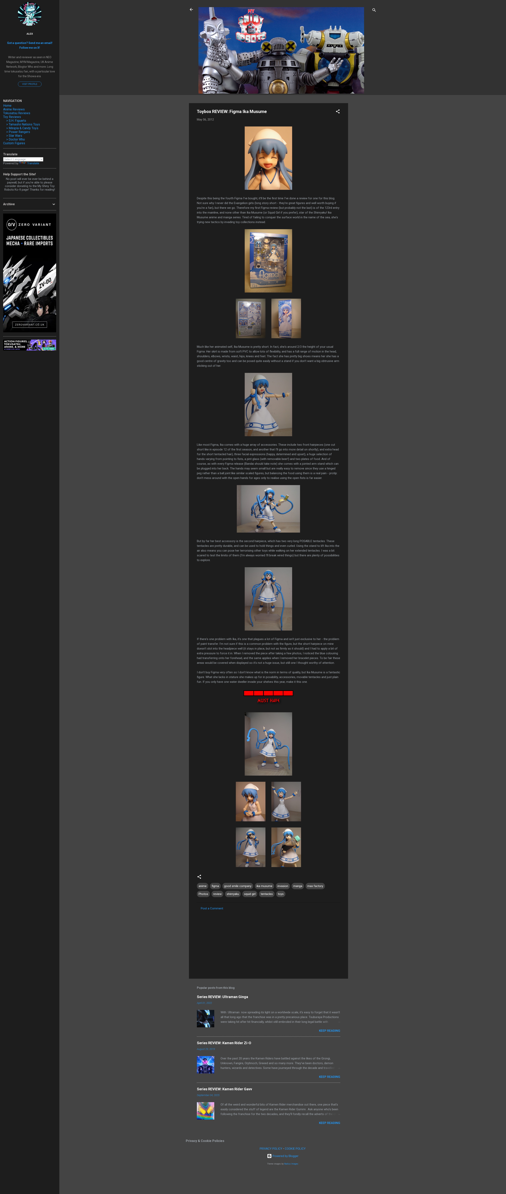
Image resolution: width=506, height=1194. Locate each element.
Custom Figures (14, 143)
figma (215, 886)
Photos (203, 894)
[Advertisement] (364, 162)
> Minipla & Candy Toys (22, 128)
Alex (29, 33)
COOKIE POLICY (295, 1148)
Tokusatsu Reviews (16, 113)
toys (281, 894)
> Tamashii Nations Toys (23, 124)
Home (7, 105)
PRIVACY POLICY (271, 1148)
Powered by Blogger (285, 1156)
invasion (283, 886)
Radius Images (291, 1164)
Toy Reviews (12, 117)
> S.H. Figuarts (16, 121)
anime (203, 886)
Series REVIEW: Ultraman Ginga (222, 997)
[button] (337, 112)
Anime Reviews (14, 109)
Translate (33, 163)
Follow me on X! (29, 47)
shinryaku (233, 894)
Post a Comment (212, 908)
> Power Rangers (18, 132)
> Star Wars (14, 136)
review (217, 894)
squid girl (250, 894)
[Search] (374, 11)
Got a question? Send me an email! (29, 43)
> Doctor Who (15, 139)
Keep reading (329, 1031)
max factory (315, 886)
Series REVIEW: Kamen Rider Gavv (224, 1089)
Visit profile (29, 84)
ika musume (264, 886)
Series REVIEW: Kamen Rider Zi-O (224, 1043)
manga (297, 886)
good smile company (237, 886)
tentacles (267, 894)
